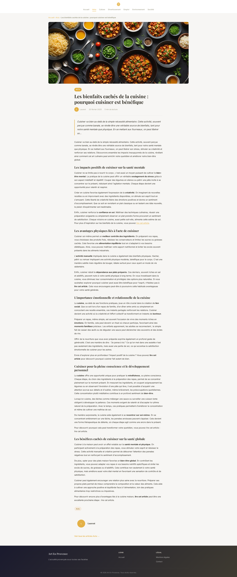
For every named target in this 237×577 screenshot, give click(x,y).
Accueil (86, 9)
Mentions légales (163, 557)
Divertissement (114, 9)
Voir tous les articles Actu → (86, 536)
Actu (94, 9)
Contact (159, 561)
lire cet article (142, 223)
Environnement (138, 9)
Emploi (126, 9)
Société (151, 9)
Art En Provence (58, 553)
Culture (102, 9)
